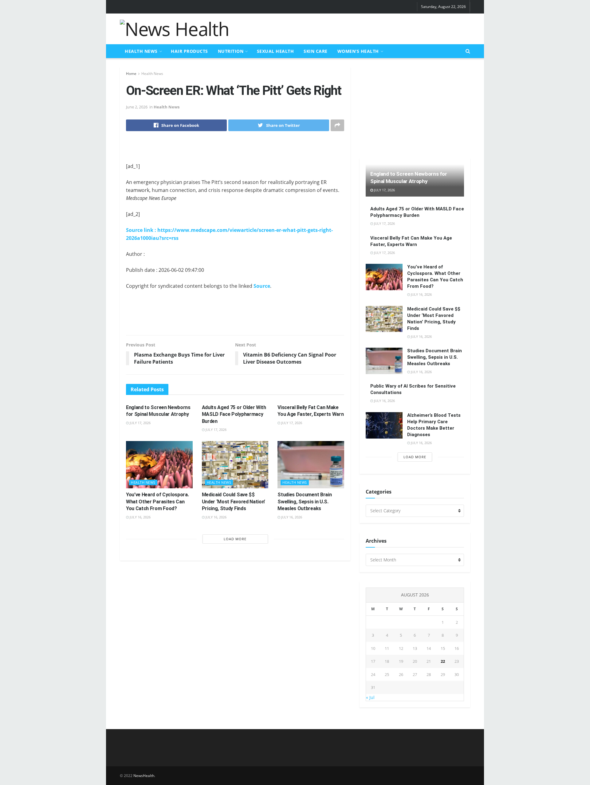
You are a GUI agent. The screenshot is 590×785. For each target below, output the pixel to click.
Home (131, 73)
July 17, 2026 (140, 422)
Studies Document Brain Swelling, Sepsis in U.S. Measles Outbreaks (304, 501)
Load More (235, 539)
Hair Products (189, 51)
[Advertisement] (358, 28)
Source (262, 286)
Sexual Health (275, 51)
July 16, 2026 (140, 517)
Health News (141, 51)
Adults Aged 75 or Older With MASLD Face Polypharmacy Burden (234, 414)
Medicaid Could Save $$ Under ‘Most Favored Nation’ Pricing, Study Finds (233, 501)
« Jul (370, 697)
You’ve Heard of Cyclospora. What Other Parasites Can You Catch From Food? (157, 501)
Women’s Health (358, 51)
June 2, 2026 (137, 107)
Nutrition (231, 51)
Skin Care (316, 51)
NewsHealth (143, 775)
